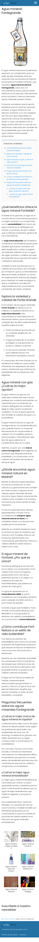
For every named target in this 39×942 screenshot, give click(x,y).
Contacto (22, 935)
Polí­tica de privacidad (9, 935)
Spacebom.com (21, 929)
